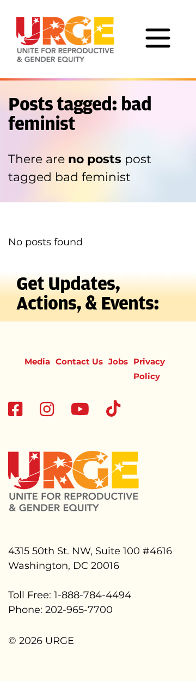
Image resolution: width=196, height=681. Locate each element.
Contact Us (79, 361)
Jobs (118, 361)
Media (37, 361)
